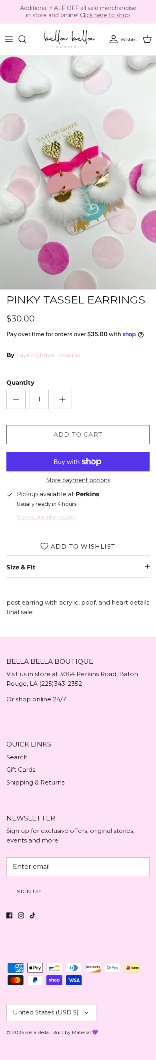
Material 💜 (85, 1032)
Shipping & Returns (35, 782)
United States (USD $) (46, 1012)
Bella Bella (37, 1032)
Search (17, 757)
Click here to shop (105, 15)
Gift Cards (20, 769)
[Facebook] (9, 915)
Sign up (29, 891)
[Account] (111, 39)
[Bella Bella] (69, 39)
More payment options (78, 480)
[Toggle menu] (9, 39)
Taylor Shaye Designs (48, 355)
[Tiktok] (33, 915)
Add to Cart (78, 434)
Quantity (20, 382)
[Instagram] (21, 915)
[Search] (26, 39)
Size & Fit (21, 567)
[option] (78, 172)
